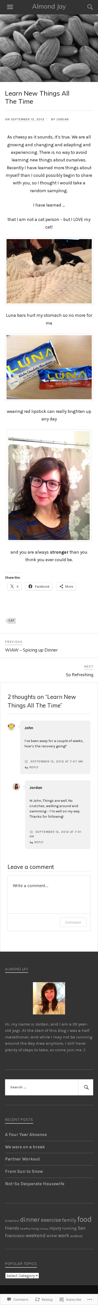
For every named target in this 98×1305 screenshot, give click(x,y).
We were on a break (25, 1146)
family (69, 1220)
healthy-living (29, 1228)
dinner (30, 1219)
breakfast (12, 1220)
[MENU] (10, 7)
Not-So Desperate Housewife (34, 1183)
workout (76, 1236)
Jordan (62, 119)
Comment (73, 922)
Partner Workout (22, 1158)
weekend (35, 1235)
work (63, 1235)
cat (11, 620)
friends (12, 1228)
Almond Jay (49, 6)
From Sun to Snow (24, 1171)
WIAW (51, 1236)
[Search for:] (49, 1087)
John (28, 727)
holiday (43, 1228)
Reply (34, 767)
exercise (51, 1219)
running (69, 1228)
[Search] (85, 7)
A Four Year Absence (26, 1134)
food (84, 1219)
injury (55, 1228)
